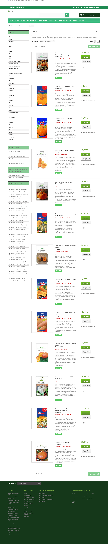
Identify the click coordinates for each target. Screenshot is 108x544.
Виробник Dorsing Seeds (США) (18, 203)
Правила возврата (14, 153)
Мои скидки (42, 501)
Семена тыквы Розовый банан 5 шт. (65, 313)
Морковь (11, 88)
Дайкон (11, 53)
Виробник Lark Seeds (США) (17, 220)
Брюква (11, 49)
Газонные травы (12, 523)
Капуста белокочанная (15, 61)
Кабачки (11, 58)
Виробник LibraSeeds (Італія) (17, 222)
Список (98, 42)
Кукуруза (11, 83)
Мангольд (11, 78)
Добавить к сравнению (89, 67)
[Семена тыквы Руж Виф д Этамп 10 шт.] (42, 353)
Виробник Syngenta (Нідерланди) (18, 251)
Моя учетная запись (46, 491)
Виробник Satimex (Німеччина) (17, 246)
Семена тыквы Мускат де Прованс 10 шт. (65, 246)
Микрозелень (11, 511)
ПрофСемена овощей (13, 500)
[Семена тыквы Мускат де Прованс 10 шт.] (42, 255)
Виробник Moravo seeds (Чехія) (18, 227)
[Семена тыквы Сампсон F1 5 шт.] (42, 386)
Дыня (10, 56)
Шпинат (11, 142)
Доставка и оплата (15, 151)
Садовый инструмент (13, 534)
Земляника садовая (13, 513)
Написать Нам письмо (89, 7)
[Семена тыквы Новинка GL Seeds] (42, 289)
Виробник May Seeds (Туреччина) (18, 225)
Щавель (11, 139)
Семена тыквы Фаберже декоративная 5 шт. (62, 409)
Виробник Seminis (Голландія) (17, 248)
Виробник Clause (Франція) (16, 198)
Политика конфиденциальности (18, 156)
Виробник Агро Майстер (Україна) (18, 273)
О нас (11, 158)
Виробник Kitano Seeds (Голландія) (18, 217)
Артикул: (57, 56)
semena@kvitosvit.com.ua (84, 502)
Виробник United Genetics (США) (18, 261)
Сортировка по (35, 41)
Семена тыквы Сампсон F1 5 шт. (65, 377)
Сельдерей (12, 115)
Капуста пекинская (14, 76)
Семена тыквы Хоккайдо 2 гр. (64, 442)
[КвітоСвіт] (22, 14)
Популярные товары (29, 497)
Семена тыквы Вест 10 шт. (63, 182)
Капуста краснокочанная (15, 73)
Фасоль (11, 134)
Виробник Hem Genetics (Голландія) (19, 213)
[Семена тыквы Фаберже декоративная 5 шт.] (42, 418)
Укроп (10, 132)
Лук (10, 85)
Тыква (10, 129)
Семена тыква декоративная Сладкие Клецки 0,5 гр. (64, 54)
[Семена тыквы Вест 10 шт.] (42, 191)
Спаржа (11, 124)
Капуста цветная (13, 71)
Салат (10, 110)
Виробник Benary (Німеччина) (17, 191)
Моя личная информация (45, 499)
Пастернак (11, 93)
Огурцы (11, 90)
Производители (16, 183)
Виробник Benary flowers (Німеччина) (19, 194)
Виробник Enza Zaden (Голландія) (18, 206)
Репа (10, 107)
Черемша (11, 137)
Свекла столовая (13, 112)
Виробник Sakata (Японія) (16, 243)
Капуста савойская (14, 68)
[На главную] (9, 26)
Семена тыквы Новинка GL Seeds (65, 279)
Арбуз (10, 39)
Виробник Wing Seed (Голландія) (18, 269)
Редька (11, 105)
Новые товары (27, 495)
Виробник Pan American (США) (17, 236)
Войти (97, 7)
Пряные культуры (12, 515)
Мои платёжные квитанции (46, 495)
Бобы (10, 46)
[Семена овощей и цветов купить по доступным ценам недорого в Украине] (54, 3)
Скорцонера (12, 117)
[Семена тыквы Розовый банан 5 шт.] (42, 322)
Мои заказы (42, 493)
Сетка (95, 42)
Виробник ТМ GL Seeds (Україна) (18, 276)
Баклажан (11, 44)
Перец (10, 98)
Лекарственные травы (13, 517)
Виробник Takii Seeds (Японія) (17, 257)
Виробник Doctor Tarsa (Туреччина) (18, 201)
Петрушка (11, 100)
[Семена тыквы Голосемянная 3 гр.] (42, 223)
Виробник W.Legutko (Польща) (17, 266)
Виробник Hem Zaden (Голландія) (18, 215)
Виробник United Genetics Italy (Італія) (19, 264)
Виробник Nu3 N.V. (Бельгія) (17, 232)
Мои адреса (42, 497)
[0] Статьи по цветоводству (16, 177)
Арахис (11, 36)
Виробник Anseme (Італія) (16, 187)
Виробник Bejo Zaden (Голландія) (18, 189)
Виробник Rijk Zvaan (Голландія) (18, 239)
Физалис (11, 122)
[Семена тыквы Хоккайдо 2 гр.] (42, 452)
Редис (10, 102)
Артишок (11, 41)
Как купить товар (14, 161)
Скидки (25, 493)
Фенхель (11, 120)
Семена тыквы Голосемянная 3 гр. (65, 214)
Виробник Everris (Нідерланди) (17, 208)
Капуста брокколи (13, 63)
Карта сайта (26, 516)
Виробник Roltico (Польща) (16, 241)
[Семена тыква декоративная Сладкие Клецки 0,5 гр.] (42, 62)
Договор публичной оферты (17, 163)
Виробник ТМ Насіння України (17, 278)
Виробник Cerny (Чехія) (16, 196)
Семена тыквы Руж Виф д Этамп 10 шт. (65, 344)
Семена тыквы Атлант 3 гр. (63, 118)
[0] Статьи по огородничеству (17, 175)
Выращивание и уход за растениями (18, 170)
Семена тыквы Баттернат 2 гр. (64, 150)
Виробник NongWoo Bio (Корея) (18, 229)
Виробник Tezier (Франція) (16, 259)
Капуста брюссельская (15, 66)
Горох (10, 51)
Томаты (11, 127)
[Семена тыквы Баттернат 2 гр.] (42, 160)
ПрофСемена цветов (13, 509)
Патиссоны (12, 95)
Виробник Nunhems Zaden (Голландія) (19, 234)
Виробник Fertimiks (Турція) (17, 210)
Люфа (10, 80)
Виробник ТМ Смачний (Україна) (18, 280)
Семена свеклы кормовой (14, 525)
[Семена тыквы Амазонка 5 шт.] (42, 96)
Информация (14, 148)
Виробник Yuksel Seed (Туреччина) (18, 271)
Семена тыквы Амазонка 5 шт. (64, 86)
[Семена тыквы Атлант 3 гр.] (42, 128)
